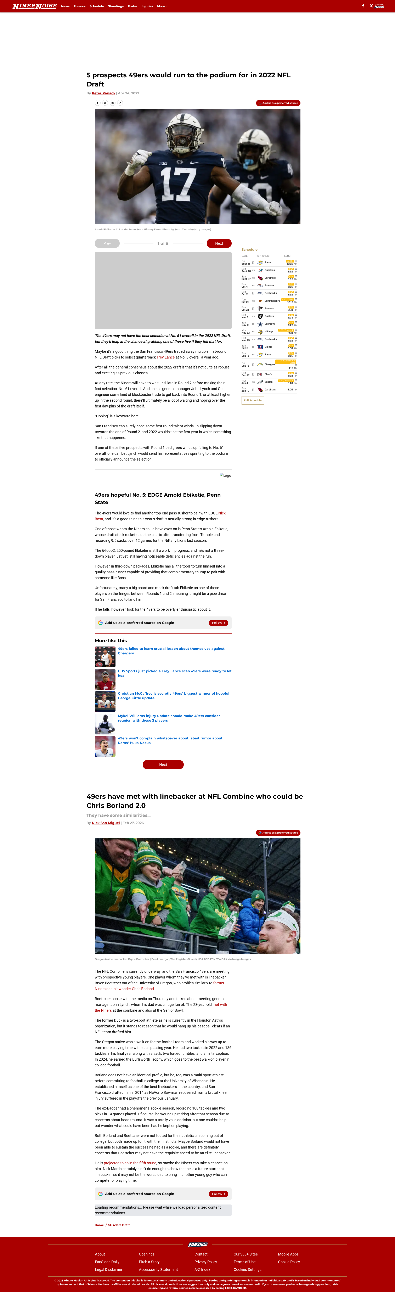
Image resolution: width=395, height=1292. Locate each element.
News (65, 6)
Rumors (79, 6)
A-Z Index (202, 1269)
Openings (146, 1254)
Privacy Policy (205, 1262)
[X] (371, 5)
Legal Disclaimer (108, 1269)
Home (99, 1225)
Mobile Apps (288, 1254)
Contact (201, 1254)
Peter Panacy (103, 93)
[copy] (120, 103)
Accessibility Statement (158, 1269)
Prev (107, 243)
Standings (116, 6)
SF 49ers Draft (119, 1225)
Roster (132, 6)
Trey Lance (166, 357)
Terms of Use (245, 1262)
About (100, 1254)
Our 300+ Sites (246, 1254)
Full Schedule (253, 400)
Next (219, 243)
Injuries (147, 6)
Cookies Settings (247, 1269)
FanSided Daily (107, 1262)
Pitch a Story (149, 1262)
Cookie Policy (289, 1262)
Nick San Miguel (106, 823)
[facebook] (363, 5)
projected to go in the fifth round (130, 1163)
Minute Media (72, 1280)
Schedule (97, 6)
